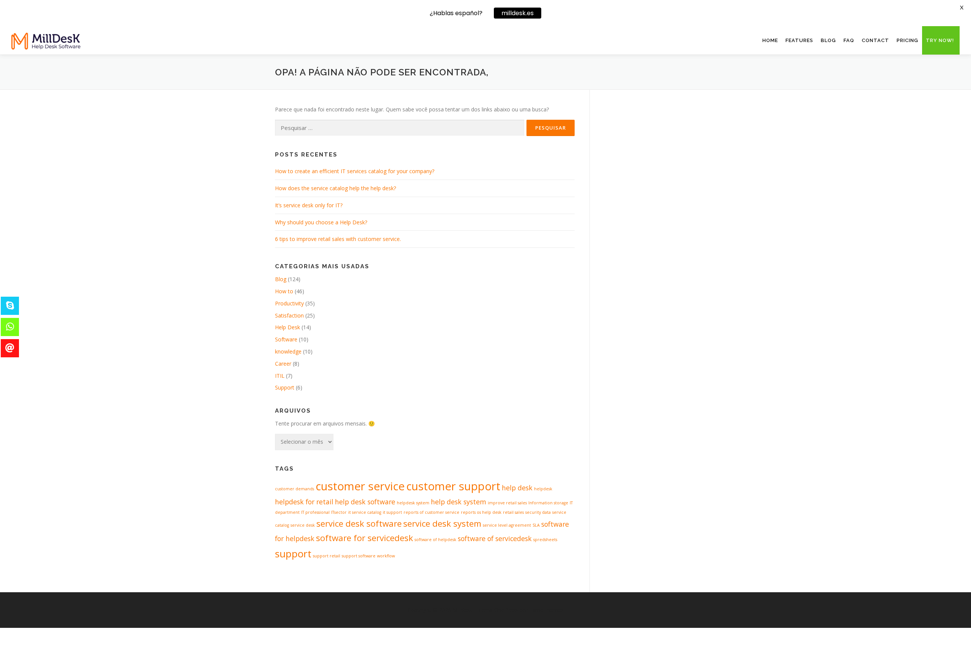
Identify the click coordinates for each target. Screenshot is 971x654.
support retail (326, 556)
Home (770, 40)
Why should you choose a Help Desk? (321, 222)
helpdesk (543, 488)
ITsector (339, 512)
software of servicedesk (495, 538)
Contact (875, 40)
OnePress (506, 609)
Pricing (907, 40)
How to (284, 291)
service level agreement (507, 525)
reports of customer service (431, 512)
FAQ (849, 40)
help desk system (458, 501)
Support (284, 387)
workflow (386, 556)
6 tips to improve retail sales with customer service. (338, 239)
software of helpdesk (435, 539)
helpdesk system (413, 502)
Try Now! (940, 40)
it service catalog (364, 512)
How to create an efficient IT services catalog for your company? (354, 171)
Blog (828, 40)
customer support (453, 486)
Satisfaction (289, 315)
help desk (517, 487)
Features (799, 40)
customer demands (294, 488)
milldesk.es (517, 13)
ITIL (279, 375)
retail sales (513, 512)
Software (286, 339)
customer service (360, 486)
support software (359, 556)
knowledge (288, 351)
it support (392, 512)
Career (283, 363)
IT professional (315, 512)
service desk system (442, 523)
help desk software (365, 501)
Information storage (548, 502)
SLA (536, 525)
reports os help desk (481, 512)
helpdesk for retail (304, 501)
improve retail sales (507, 502)
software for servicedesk (364, 538)
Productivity (289, 303)
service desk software (359, 523)
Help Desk (287, 327)
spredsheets (545, 539)
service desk (303, 525)
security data (538, 512)
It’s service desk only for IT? (309, 205)
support (293, 553)
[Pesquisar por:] (399, 128)
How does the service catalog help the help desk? (335, 188)
